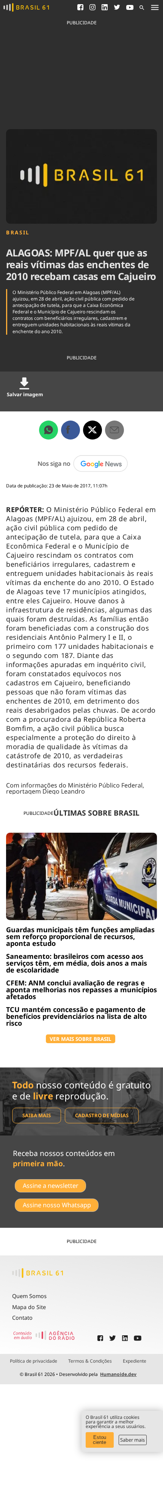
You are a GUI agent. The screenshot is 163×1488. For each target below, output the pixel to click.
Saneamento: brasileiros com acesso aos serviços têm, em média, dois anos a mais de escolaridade (76, 963)
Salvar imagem (25, 394)
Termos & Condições (90, 1361)
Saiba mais (36, 1115)
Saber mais (132, 1439)
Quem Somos (29, 1296)
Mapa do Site (29, 1307)
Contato (22, 1317)
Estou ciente (99, 1439)
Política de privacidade (33, 1361)
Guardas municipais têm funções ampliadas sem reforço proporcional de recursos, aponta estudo (80, 936)
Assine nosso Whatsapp (57, 1205)
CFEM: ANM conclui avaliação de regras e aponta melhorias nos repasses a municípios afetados (81, 989)
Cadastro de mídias (102, 1115)
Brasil (18, 232)
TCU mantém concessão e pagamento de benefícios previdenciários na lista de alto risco (76, 1016)
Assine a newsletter (50, 1185)
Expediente (134, 1361)
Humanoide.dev (118, 1374)
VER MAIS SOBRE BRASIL (80, 1038)
